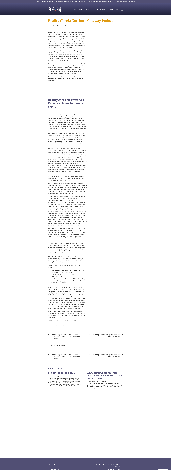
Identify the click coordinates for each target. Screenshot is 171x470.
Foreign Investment (108, 383)
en (122, 8)
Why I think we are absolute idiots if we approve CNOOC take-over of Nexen (104, 376)
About (75, 9)
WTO (93, 388)
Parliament (103, 9)
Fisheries (60, 381)
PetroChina (95, 386)
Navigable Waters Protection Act (73, 384)
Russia (110, 386)
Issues (111, 9)
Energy (75, 379)
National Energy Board (60, 382)
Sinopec (114, 386)
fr (122, 10)
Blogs (65, 25)
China (90, 383)
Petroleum (66, 385)
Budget (51, 378)
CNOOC (94, 383)
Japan (102, 385)
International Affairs (94, 385)
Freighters (52, 325)
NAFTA (110, 385)
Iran (100, 385)
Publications (94, 9)
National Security (117, 385)
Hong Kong (116, 383)
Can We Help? (83, 9)
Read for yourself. (53, 56)
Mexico (106, 385)
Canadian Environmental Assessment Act (64, 378)
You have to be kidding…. (61, 373)
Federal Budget (53, 381)
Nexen (90, 386)
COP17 (98, 383)
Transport (62, 325)
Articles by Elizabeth (65, 376)
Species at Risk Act (79, 385)
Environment (80, 379)
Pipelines (58, 325)
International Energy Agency (70, 381)
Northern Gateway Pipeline (56, 385)
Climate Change (69, 379)
